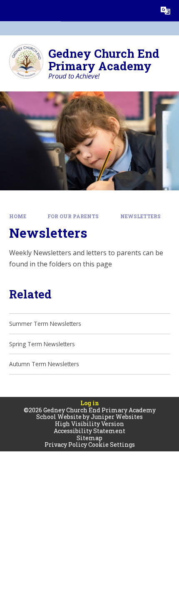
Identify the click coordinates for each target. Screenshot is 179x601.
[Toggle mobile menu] (10, 10)
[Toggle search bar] (144, 10)
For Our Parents (73, 216)
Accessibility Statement (89, 431)
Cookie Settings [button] (111, 444)
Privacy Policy (66, 444)
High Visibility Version (89, 424)
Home (17, 216)
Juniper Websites (117, 417)
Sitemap (89, 438)
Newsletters (140, 216)
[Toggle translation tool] (165, 10)
